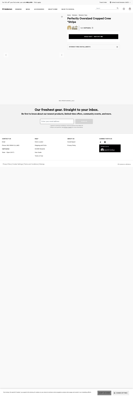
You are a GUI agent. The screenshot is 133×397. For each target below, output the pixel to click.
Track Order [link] (103, 2)
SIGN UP (84, 121)
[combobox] (107, 8)
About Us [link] (70, 139)
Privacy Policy (71, 145)
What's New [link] (52, 9)
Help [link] (36, 139)
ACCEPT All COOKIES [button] (104, 393)
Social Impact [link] (71, 142)
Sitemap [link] (41, 164)
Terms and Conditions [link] (31, 164)
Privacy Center (68, 127)
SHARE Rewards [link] (40, 149)
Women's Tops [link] (83, 15)
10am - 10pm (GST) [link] (8, 152)
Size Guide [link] (38, 152)
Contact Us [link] (6, 139)
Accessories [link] (39, 9)
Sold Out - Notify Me (93, 36)
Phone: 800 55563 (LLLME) (10, 145)
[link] (110, 148)
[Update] (62, 17)
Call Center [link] (5, 149)
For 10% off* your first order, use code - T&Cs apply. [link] (21, 2)
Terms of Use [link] (39, 156)
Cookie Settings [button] (17, 164)
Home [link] (69, 15)
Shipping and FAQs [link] (41, 145)
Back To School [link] (68, 9)
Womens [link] (18, 9)
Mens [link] (28, 9)
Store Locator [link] (39, 142)
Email (3, 142)
